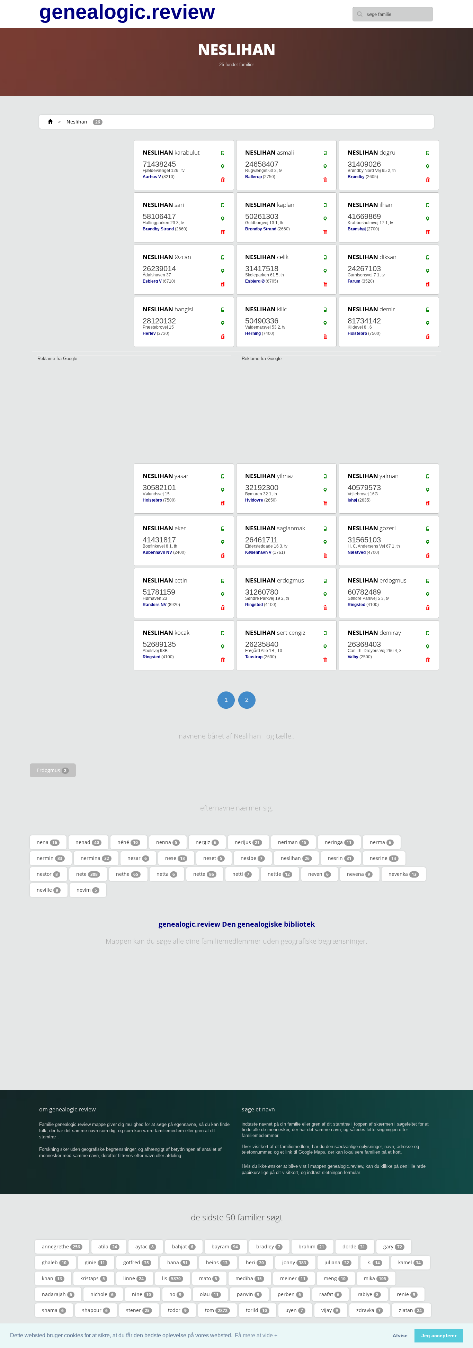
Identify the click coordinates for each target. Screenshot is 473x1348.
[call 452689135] (223, 635)
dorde (353, 1246)
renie (406, 1294)
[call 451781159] (223, 582)
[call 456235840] (325, 635)
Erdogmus (51, 770)
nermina (95, 858)
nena (47, 842)
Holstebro (357, 333)
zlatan (410, 1310)
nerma (380, 842)
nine (141, 1294)
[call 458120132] (223, 311)
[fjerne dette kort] (223, 182)
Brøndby (356, 176)
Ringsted (254, 604)
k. (373, 1262)
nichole (102, 1294)
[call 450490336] (325, 311)
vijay (329, 1310)
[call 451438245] (223, 155)
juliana (336, 1262)
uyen (294, 1310)
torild (256, 1310)
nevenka (403, 874)
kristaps (92, 1278)
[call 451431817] (223, 530)
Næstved (357, 552)
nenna (166, 842)
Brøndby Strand (158, 229)
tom (216, 1310)
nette (203, 874)
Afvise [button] (400, 1335)
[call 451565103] (428, 530)
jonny (294, 1262)
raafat (329, 1294)
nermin (49, 858)
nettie (279, 874)
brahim (311, 1246)
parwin (248, 1294)
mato (208, 1278)
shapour (95, 1310)
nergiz (206, 842)
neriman (292, 842)
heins (216, 1262)
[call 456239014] (223, 259)
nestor (47, 874)
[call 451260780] (325, 582)
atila (107, 1246)
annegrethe (61, 1246)
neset (212, 858)
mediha (248, 1278)
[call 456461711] (325, 530)
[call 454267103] (428, 259)
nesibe (251, 858)
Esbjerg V (152, 281)
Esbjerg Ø (255, 281)
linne (133, 1278)
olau (209, 1294)
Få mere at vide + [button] (256, 1335)
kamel (409, 1262)
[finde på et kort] (223, 168)
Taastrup (253, 656)
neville (47, 890)
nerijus (247, 842)
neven (318, 874)
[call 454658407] (325, 155)
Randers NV (155, 604)
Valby (353, 656)
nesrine (383, 858)
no (175, 1294)
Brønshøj (357, 229)
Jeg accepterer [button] (438, 1335)
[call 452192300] (325, 478)
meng (335, 1278)
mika (375, 1278)
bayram (225, 1246)
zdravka (368, 1310)
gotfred (136, 1262)
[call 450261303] (325, 207)
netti (240, 874)
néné (127, 842)
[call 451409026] (428, 155)
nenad (87, 842)
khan (52, 1278)
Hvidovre (254, 500)
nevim (87, 890)
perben (289, 1294)
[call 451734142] (428, 311)
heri (255, 1262)
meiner (292, 1278)
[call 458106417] (223, 207)
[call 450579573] (428, 478)
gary (392, 1246)
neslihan (295, 858)
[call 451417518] (325, 259)
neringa (338, 842)
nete (87, 874)
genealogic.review (127, 12)
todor (177, 1310)
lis (171, 1278)
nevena (358, 874)
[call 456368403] (428, 635)
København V (258, 552)
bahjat (182, 1246)
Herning (253, 333)
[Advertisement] (81, 243)
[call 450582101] (223, 478)
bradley (268, 1246)
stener (138, 1310)
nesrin (339, 858)
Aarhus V (152, 176)
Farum (354, 281)
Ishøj (352, 500)
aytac (144, 1246)
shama (53, 1310)
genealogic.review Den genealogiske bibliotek (237, 924)
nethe (127, 874)
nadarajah (57, 1294)
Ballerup (253, 176)
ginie (95, 1262)
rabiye (368, 1294)
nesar (137, 858)
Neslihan (76, 121)
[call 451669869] (428, 207)
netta (166, 874)
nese (175, 858)
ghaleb (54, 1262)
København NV (157, 552)
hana (177, 1262)
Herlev (149, 333)
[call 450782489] (428, 582)
